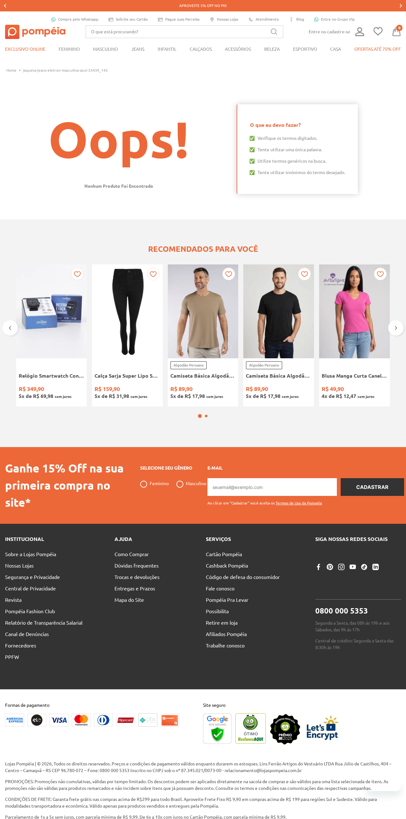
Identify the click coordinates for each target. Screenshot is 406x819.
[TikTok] (364, 584)
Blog (300, 19)
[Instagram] (341, 584)
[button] (200, 433)
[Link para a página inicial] (11, 70)
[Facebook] (318, 584)
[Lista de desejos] (378, 32)
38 (101, 389)
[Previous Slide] (5, 6)
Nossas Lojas (227, 19)
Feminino (159, 500)
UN (25, 389)
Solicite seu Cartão (132, 19)
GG (225, 389)
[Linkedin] (375, 584)
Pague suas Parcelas (182, 19)
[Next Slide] (401, 6)
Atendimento (267, 19)
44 (149, 389)
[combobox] (184, 31)
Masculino (196, 500)
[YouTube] (353, 584)
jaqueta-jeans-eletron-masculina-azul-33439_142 (65, 70)
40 (117, 389)
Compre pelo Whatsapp (78, 19)
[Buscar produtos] (274, 32)
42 (133, 389)
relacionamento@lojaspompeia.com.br (263, 787)
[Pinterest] (330, 584)
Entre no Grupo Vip (338, 19)
